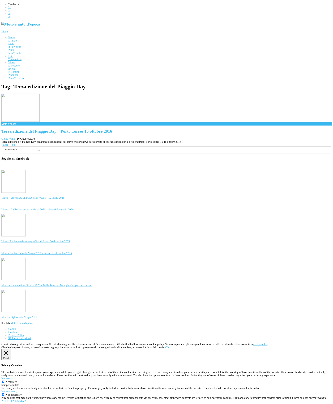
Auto (14, 51)
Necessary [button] (7, 378)
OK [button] (167, 347)
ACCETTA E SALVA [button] (13, 400)
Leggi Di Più (8, 144)
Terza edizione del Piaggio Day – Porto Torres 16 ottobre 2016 (56, 131)
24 (9, 7)
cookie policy (260, 344)
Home (12, 39)
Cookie (12, 328)
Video (14, 64)
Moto (14, 45)
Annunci (16, 76)
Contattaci (13, 332)
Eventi (13, 70)
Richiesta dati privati (19, 338)
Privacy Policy (16, 335)
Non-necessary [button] (9, 391)
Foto (15, 58)
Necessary (11, 381)
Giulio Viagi (8, 138)
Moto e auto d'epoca (21, 323)
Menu (4, 31)
